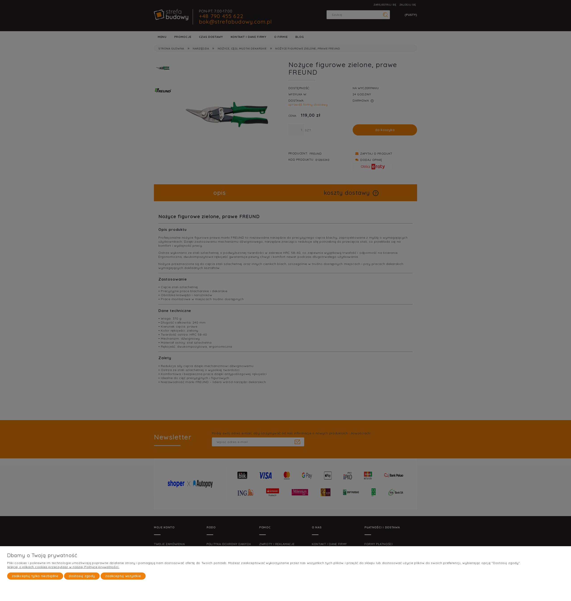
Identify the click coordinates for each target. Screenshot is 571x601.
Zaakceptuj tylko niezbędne (35, 576)
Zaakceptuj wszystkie (123, 576)
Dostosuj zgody (82, 576)
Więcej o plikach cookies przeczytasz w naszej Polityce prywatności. (63, 567)
